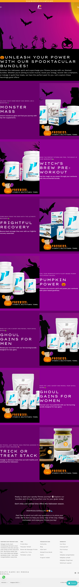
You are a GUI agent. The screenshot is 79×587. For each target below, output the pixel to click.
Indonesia (3, 582)
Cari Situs (63, 544)
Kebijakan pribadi (65, 557)
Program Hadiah (45, 557)
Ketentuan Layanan (66, 563)
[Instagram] (78, 573)
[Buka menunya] (2, 7)
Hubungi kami (64, 547)
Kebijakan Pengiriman (66, 560)
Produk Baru (24, 544)
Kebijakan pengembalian (67, 555)
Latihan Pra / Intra (26, 552)
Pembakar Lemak (25, 555)
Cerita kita (43, 544)
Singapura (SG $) (14, 582)
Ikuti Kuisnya (64, 549)
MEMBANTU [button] (63, 541)
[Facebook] (75, 573)
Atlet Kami (43, 549)
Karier (42, 555)
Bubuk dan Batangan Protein (29, 549)
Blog (41, 547)
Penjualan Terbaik (25, 547)
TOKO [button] (21, 541)
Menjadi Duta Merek (46, 552)
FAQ (61, 552)
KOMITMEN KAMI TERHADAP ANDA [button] (9, 541)
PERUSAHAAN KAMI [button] (45, 541)
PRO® (63, 582)
